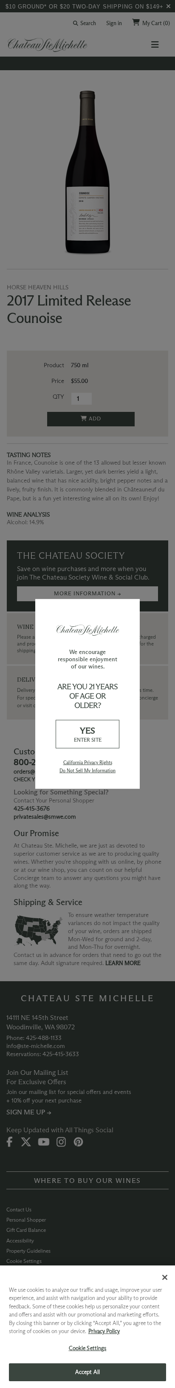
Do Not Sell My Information (87, 771)
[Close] (164, 1277)
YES (88, 734)
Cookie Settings (88, 1348)
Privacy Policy (104, 1331)
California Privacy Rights (87, 762)
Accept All (87, 1371)
